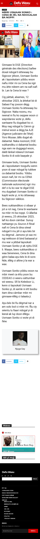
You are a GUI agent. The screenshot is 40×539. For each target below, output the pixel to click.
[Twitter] (11, 476)
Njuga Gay (20, 349)
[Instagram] (5, 476)
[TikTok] (8, 476)
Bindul (33, 531)
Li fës (4, 9)
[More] (28, 25)
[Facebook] (2, 476)
